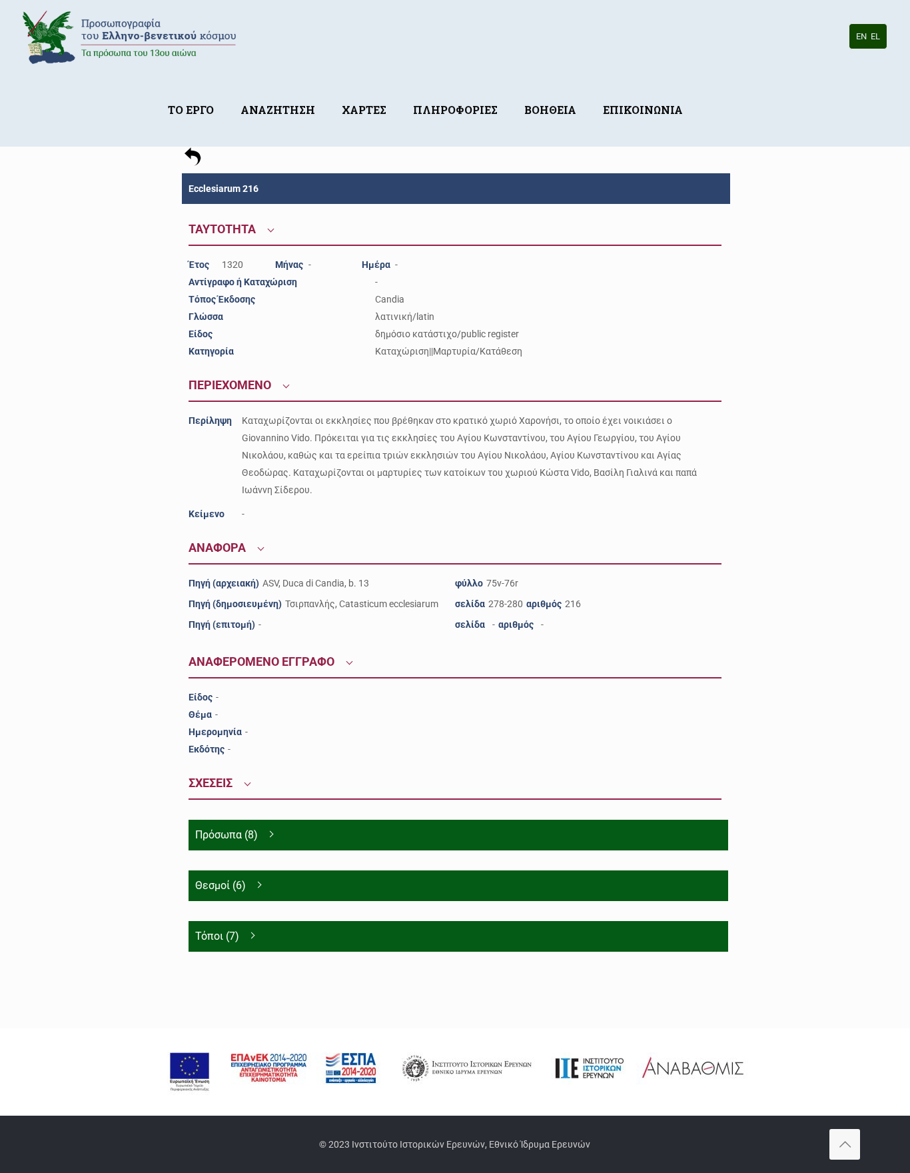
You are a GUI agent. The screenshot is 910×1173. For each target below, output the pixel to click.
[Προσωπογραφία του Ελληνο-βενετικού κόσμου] (131, 36)
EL (875, 36)
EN (861, 36)
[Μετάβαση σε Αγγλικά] (709, 90)
